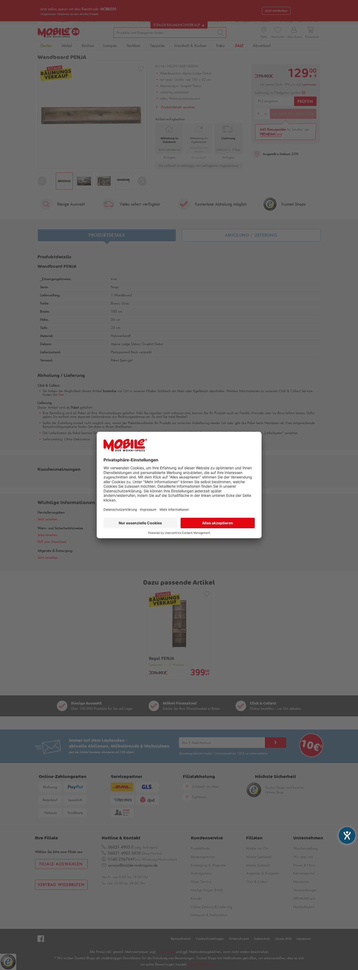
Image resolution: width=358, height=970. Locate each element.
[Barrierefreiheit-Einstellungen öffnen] (347, 835)
